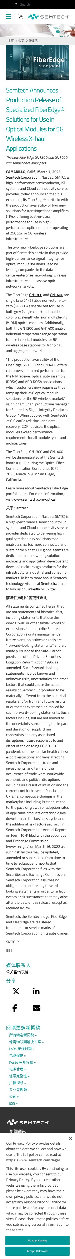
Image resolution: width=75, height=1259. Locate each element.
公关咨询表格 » (18, 972)
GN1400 (56, 295)
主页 (11, 40)
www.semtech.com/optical (34, 499)
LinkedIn (33, 589)
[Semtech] (32, 1126)
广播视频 (16, 1083)
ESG (12, 1103)
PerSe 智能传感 (21, 1062)
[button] (70, 1138)
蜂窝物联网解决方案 (25, 1042)
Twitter (50, 589)
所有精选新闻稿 (21, 1035)
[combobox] (33, 4)
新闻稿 (33, 40)
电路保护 (16, 1055)
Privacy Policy (17, 1179)
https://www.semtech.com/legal (33, 1160)
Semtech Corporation (23, 177)
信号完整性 (18, 1076)
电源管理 (16, 1069)
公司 (21, 40)
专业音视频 (18, 1089)
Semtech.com (52, 583)
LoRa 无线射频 (20, 1048)
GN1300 (35, 295)
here (24, 493)
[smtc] (48, 16)
